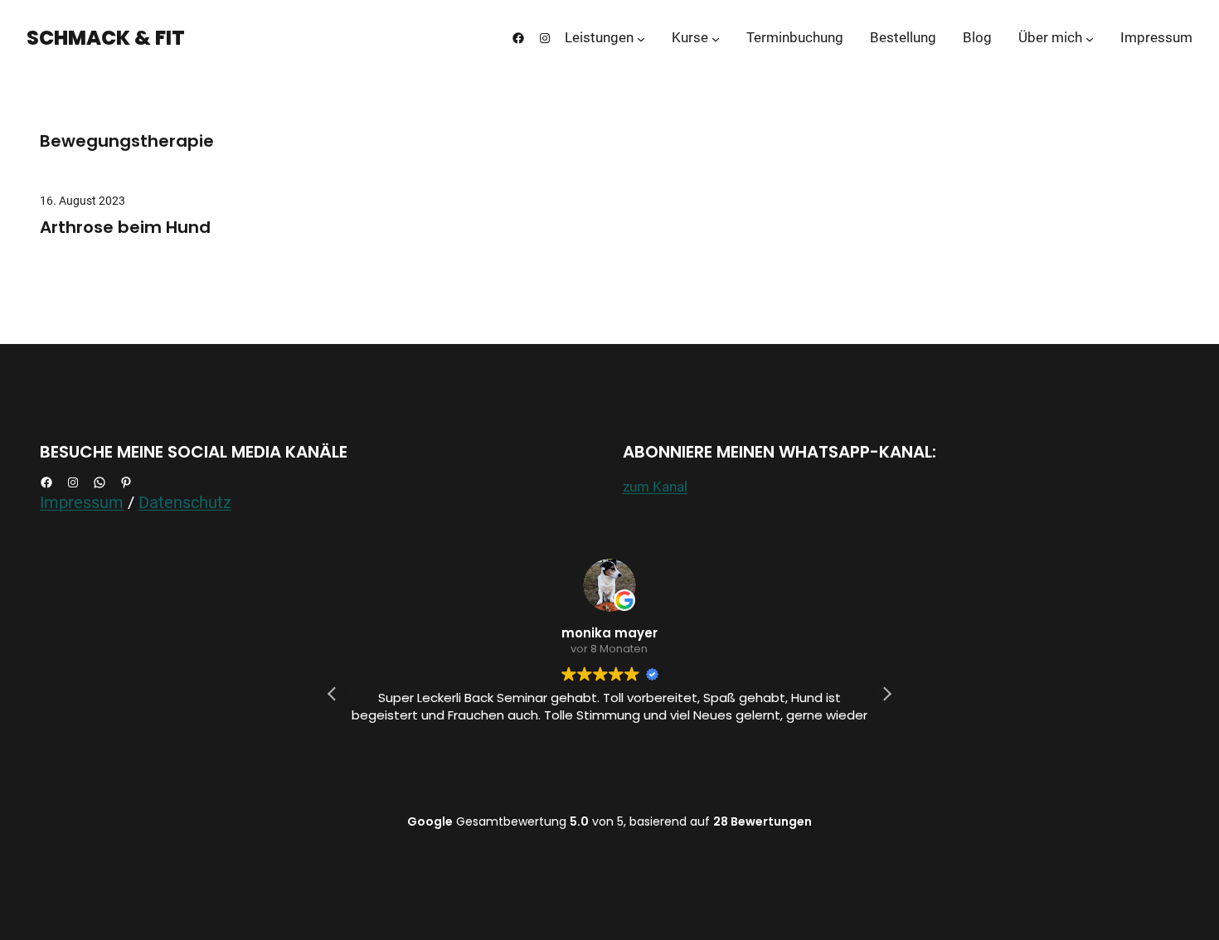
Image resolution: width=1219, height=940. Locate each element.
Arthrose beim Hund (125, 227)
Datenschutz (184, 502)
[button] (886, 693)
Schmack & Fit (106, 37)
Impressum (82, 502)
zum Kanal (655, 487)
